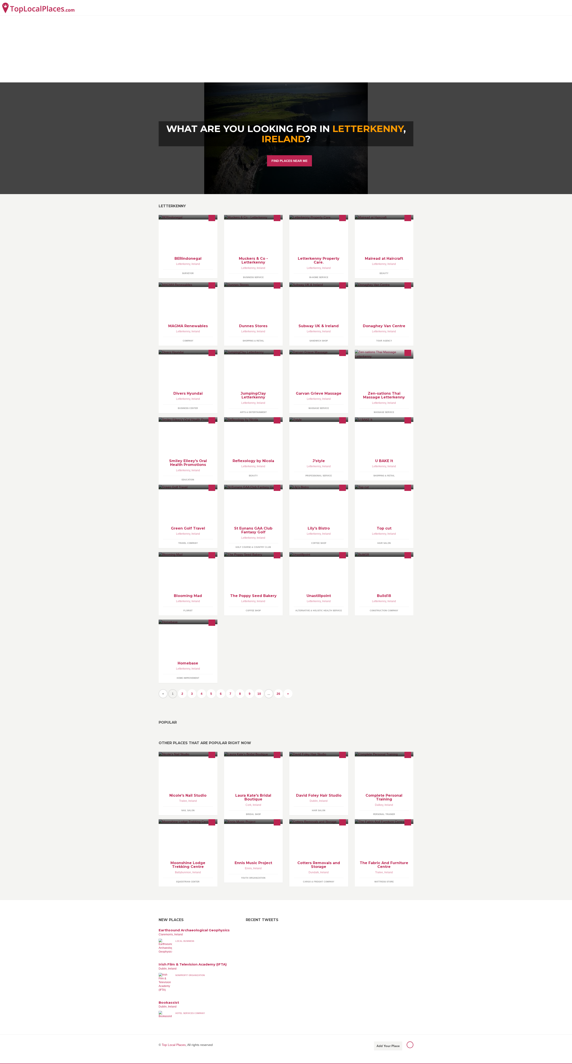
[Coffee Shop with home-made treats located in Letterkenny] (253, 554)
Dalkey (379, 804)
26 (278, 693)
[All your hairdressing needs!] (384, 217)
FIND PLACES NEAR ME (289, 161)
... (268, 693)
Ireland (283, 139)
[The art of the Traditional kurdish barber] (384, 487)
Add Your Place (388, 1046)
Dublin (314, 800)
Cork (248, 804)
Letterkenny (183, 264)
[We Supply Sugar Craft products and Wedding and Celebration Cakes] (384, 419)
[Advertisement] (286, 49)
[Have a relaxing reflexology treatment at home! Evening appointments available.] (253, 419)
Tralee (183, 800)
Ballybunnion (183, 872)
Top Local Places (174, 1045)
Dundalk (314, 872)
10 (259, 693)
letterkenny (368, 128)
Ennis (248, 868)
